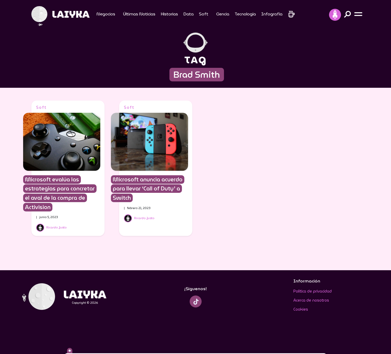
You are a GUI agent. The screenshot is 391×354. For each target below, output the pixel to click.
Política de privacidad (312, 291)
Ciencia (222, 14)
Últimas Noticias (139, 14)
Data (188, 14)
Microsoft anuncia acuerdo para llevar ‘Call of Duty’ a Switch (147, 188)
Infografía (271, 14)
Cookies (300, 309)
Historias (169, 14)
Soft (203, 14)
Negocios (106, 14)
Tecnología (245, 14)
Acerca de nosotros (311, 300)
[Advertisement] (326, 180)
